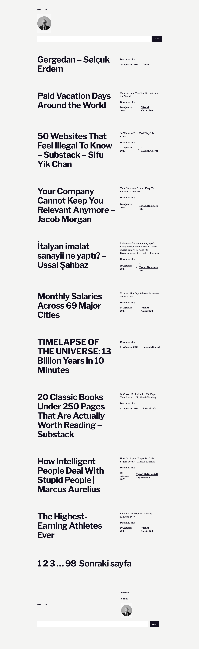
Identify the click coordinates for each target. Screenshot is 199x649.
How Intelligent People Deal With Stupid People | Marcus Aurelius (70, 475)
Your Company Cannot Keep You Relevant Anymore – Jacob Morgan (76, 205)
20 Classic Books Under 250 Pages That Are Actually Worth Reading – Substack (71, 415)
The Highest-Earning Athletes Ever (69, 526)
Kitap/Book (149, 408)
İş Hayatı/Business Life (148, 206)
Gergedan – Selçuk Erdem (73, 64)
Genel (146, 64)
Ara (157, 38)
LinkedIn (125, 593)
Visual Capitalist (147, 108)
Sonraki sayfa (105, 563)
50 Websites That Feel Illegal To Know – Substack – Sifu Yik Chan (74, 150)
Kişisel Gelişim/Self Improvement (147, 475)
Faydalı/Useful (149, 150)
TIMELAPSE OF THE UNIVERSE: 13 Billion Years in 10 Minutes (74, 356)
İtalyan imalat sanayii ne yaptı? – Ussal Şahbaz (72, 256)
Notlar (42, 9)
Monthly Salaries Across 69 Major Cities (69, 306)
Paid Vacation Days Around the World (74, 100)
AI (142, 147)
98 (70, 563)
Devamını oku (127, 59)
